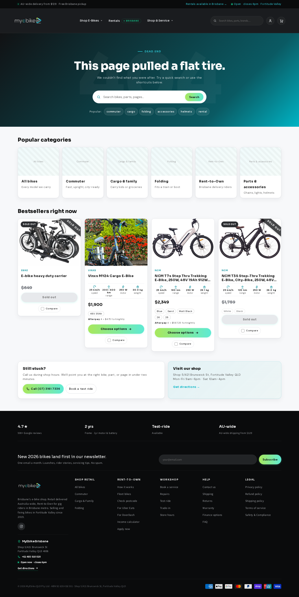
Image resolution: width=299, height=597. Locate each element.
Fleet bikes (124, 494)
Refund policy (253, 494)
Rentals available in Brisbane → (206, 4)
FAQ (205, 522)
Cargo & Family (84, 501)
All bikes (80, 487)
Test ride (165, 501)
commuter (114, 111)
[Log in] (270, 20)
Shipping (208, 494)
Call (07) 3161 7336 (45, 389)
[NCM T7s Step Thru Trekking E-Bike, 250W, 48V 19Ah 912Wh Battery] (183, 242)
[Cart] (281, 20)
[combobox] (239, 20)
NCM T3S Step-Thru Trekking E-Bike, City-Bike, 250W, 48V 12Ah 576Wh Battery (248, 278)
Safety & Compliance (258, 515)
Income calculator (128, 522)
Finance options (212, 515)
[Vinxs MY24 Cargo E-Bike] (116, 242)
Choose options (114, 329)
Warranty (208, 508)
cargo (131, 111)
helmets (186, 111)
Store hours (167, 515)
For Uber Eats (126, 508)
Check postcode (127, 501)
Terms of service (255, 508)
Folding (79, 508)
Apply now (123, 529)
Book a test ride (81, 389)
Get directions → (186, 387)
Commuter (81, 494)
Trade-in (165, 508)
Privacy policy (253, 487)
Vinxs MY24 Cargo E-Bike (111, 276)
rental (203, 111)
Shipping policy (254, 501)
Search (194, 97)
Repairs (165, 494)
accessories (166, 111)
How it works (125, 487)
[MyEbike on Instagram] (21, 526)
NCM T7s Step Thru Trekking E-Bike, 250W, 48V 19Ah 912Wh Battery (182, 278)
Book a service (169, 487)
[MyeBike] (28, 20)
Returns (207, 501)
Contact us (209, 487)
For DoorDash (125, 515)
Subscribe (270, 459)
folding (146, 111)
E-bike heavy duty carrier (44, 276)
